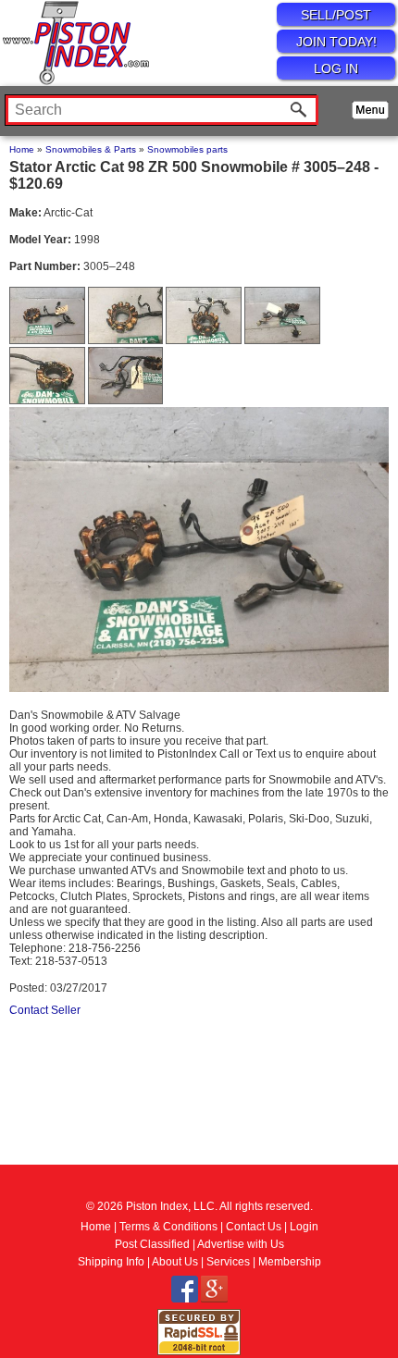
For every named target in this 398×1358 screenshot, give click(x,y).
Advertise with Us (240, 1244)
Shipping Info (111, 1261)
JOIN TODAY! (336, 41)
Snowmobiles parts (187, 149)
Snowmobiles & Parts (90, 149)
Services (228, 1261)
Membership (289, 1261)
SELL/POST (336, 14)
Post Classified (152, 1244)
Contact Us (253, 1226)
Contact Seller (45, 1010)
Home (21, 149)
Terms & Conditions (168, 1226)
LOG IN (336, 68)
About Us (175, 1261)
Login (304, 1226)
